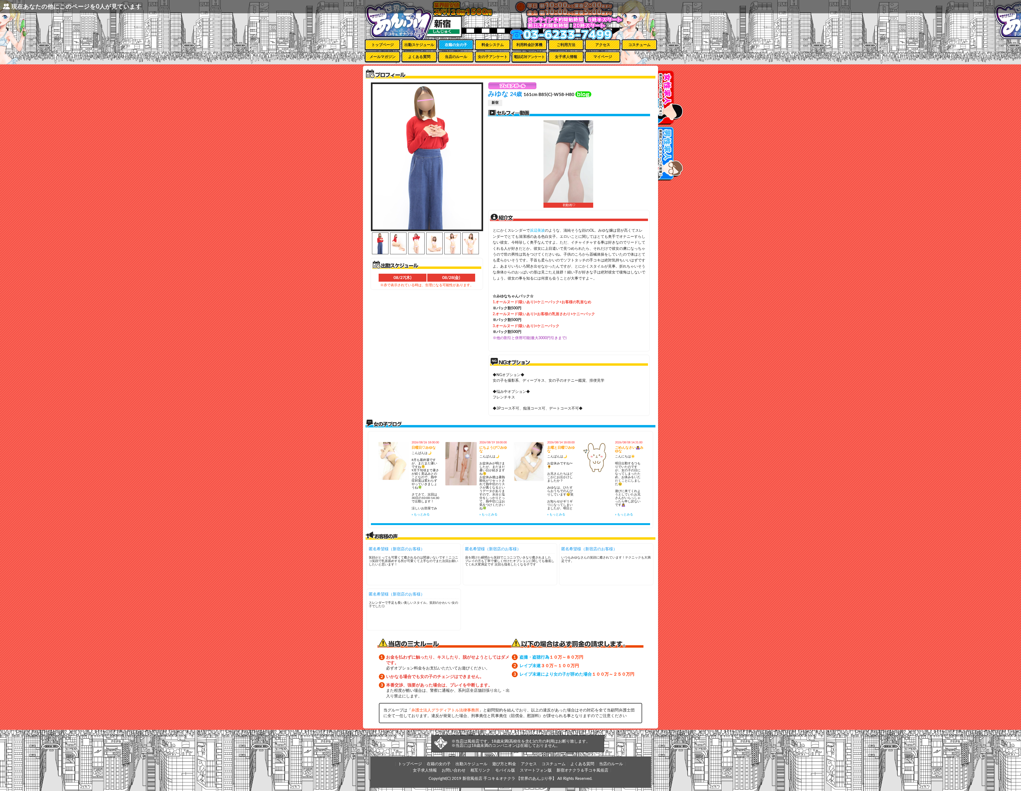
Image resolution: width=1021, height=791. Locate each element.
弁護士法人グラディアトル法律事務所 (445, 710)
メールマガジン (383, 57)
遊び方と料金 (504, 764)
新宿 (495, 103)
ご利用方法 (566, 45)
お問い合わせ (454, 770)
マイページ (602, 57)
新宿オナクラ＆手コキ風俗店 (582, 770)
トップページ (382, 45)
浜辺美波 (537, 230)
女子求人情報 (566, 57)
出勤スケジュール (419, 45)
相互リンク (480, 770)
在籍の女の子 (456, 45)
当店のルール (456, 57)
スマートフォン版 (536, 770)
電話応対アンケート (529, 57)
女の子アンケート (493, 57)
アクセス (602, 45)
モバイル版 (505, 770)
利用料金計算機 (529, 45)
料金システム (493, 45)
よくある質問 (419, 57)
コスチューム (639, 45)
